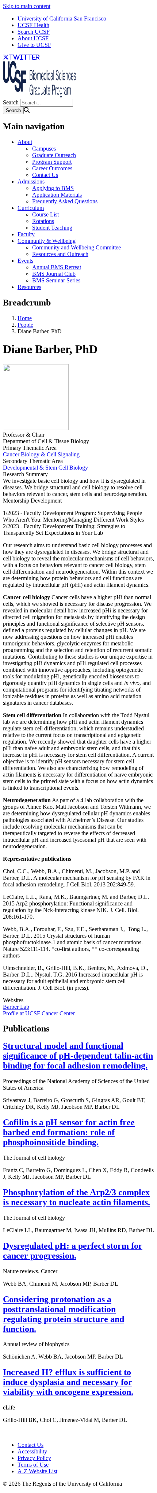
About (25, 142)
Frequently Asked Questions (64, 201)
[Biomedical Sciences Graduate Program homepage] (39, 95)
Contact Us (45, 175)
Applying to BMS (53, 188)
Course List (45, 214)
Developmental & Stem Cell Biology (45, 467)
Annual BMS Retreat (56, 267)
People (25, 325)
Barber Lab (16, 1007)
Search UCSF (34, 32)
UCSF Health (33, 25)
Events (25, 261)
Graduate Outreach (54, 155)
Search (11, 102)
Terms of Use (33, 1464)
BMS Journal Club (54, 274)
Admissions (31, 181)
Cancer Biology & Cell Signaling (41, 454)
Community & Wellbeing (47, 241)
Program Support (52, 162)
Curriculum (31, 208)
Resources (29, 287)
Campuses (44, 148)
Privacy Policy (34, 1458)
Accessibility (32, 1451)
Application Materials (57, 195)
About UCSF (33, 38)
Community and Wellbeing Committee (76, 247)
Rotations (43, 221)
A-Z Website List (37, 1471)
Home (25, 318)
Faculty (26, 234)
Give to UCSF (34, 45)
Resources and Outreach (60, 254)
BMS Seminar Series (56, 280)
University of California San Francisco (62, 18)
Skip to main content (26, 6)
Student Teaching (52, 228)
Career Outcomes (52, 168)
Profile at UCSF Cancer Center (39, 1013)
